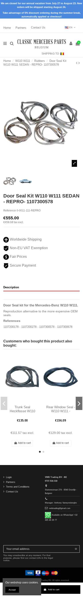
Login (9, 477)
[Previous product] (77, 63)
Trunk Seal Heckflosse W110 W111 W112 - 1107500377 (22, 413)
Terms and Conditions (17, 486)
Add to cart (53, 589)
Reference (9, 210)
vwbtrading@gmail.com (59, 508)
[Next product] (79, 63)
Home (7, 27)
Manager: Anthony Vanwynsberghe (61, 503)
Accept (12, 590)
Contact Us (38, 27)
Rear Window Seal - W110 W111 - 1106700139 (60, 411)
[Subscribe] (75, 548)
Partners (21, 27)
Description (11, 287)
